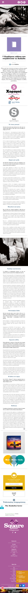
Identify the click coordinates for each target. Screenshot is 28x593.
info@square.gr (14, 550)
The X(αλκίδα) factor (13, 506)
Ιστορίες (15, 53)
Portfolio (16, 513)
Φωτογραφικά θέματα (9, 513)
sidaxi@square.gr (14, 546)
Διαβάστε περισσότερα (9, 515)
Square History (14, 581)
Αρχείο (12, 53)
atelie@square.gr (14, 555)
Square (14, 119)
